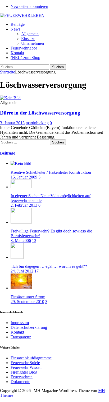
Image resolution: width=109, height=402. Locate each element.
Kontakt (17, 53)
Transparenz (21, 337)
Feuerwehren (22, 377)
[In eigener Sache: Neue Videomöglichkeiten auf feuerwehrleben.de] (21, 187)
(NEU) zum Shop (25, 57)
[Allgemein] (10, 98)
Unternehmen (32, 43)
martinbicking (37, 123)
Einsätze (28, 38)
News (15, 29)
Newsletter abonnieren (29, 6)
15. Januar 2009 (24, 177)
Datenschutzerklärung (29, 327)
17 (36, 271)
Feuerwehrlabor (24, 48)
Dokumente (20, 381)
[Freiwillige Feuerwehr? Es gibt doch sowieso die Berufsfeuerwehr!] (21, 222)
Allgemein (30, 34)
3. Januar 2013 (12, 123)
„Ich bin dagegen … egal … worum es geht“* (49, 266)
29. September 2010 (27, 301)
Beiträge (18, 24)
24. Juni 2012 (22, 271)
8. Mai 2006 (21, 240)
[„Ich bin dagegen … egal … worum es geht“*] (17, 257)
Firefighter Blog (24, 372)
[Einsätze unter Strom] (21, 288)
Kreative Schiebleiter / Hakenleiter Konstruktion (51, 172)
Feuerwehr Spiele (25, 362)
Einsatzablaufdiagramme (31, 358)
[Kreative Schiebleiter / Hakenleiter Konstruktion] (21, 163)
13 (34, 240)
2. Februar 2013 (24, 205)
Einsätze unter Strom (28, 297)
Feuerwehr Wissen (26, 367)
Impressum (20, 322)
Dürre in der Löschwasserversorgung (40, 113)
